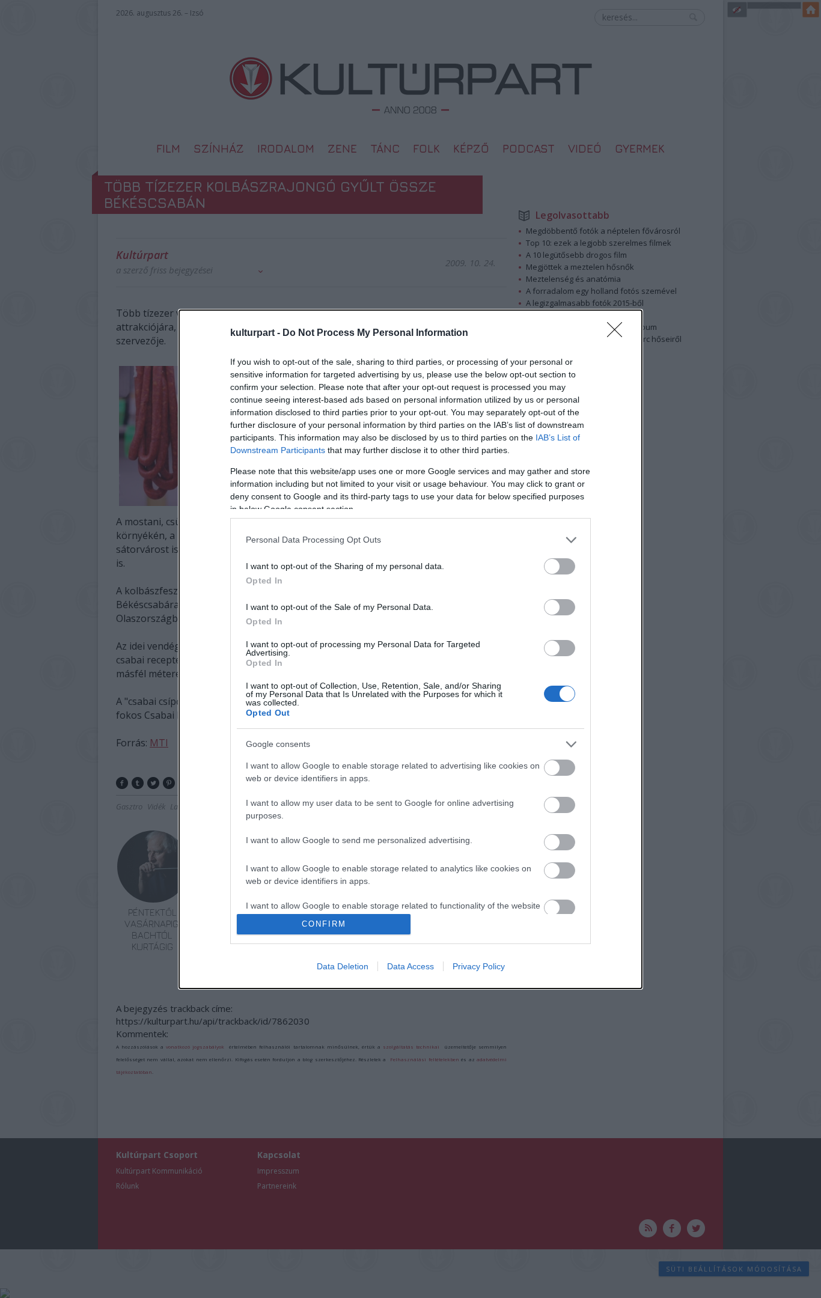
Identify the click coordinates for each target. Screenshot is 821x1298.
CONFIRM (324, 923)
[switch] (559, 566)
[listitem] (410, 540)
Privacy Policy (479, 966)
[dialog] (410, 649)
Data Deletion (342, 966)
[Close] (618, 333)
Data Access (410, 966)
